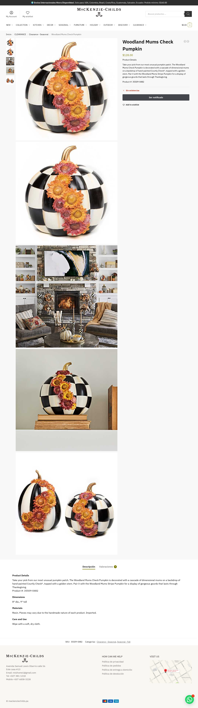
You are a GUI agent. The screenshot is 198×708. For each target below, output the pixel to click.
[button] (187, 25)
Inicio (8, 34)
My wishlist (28, 16)
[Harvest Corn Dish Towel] (187, 41)
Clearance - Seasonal (38, 34)
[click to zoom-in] (67, 89)
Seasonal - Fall (123, 641)
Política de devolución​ (113, 673)
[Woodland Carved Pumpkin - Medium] (184, 41)
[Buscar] (188, 14)
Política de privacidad (113, 661)
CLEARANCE (20, 34)
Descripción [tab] (89, 566)
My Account (11, 16)
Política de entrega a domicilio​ (117, 669)
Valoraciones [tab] (107, 566)
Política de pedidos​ (111, 665)
